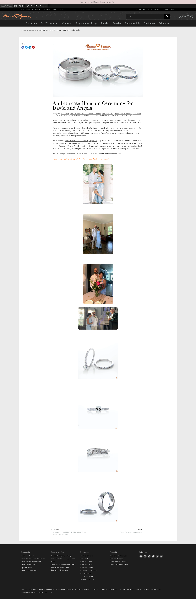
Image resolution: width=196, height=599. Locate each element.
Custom (67, 23)
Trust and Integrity (116, 559)
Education (164, 23)
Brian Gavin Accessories (119, 565)
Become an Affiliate (126, 589)
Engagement (50, 589)
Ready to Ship (132, 23)
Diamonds (31, 23)
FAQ (94, 589)
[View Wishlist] (188, 16)
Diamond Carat (86, 562)
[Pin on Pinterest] (33, 47)
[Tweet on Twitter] (26, 47)
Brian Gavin (65, 114)
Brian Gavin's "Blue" (28, 565)
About (41, 589)
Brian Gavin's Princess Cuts (31, 562)
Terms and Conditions (118, 562)
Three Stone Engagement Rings (63, 564)
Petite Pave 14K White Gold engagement (81, 141)
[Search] (167, 16)
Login (184, 16)
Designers (149, 23)
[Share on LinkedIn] (29, 47)
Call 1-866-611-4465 (28, 589)
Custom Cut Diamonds (59, 570)
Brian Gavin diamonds (123, 114)
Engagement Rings (87, 23)
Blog (172, 10)
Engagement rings (124, 115)
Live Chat (46, 10)
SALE (135, 10)
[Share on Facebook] (22, 47)
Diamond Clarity (86, 568)
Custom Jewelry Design (60, 567)
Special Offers (26, 568)
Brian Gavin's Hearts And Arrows (33, 559)
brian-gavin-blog (108, 114)
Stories (31, 30)
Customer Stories (87, 115)
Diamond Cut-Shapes (88, 571)
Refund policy (156, 589)
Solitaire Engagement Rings (61, 556)
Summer (113, 115)
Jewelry (117, 23)
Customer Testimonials (118, 556)
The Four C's (85, 559)
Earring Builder (145, 10)
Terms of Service (142, 589)
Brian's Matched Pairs (29, 571)
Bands (105, 23)
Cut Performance (86, 556)
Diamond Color (86, 565)
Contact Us (36, 10)
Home (23, 30)
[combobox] (145, 16)
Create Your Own (161, 10)
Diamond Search (27, 556)
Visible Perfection (86, 576)
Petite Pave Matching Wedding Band (69, 148)
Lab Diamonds (49, 23)
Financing (112, 589)
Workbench (25, 10)
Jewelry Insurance (87, 579)
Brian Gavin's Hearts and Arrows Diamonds (85, 114)
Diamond (61, 589)
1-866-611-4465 (58, 10)
